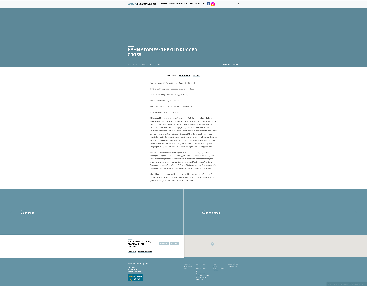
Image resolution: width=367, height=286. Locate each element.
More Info (163, 244)
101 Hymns (145, 65)
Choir (197, 266)
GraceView (142, 4)
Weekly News (216, 270)
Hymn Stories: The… (155, 65)
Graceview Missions (201, 268)
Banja (146, 264)
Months (235, 64)
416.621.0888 (132, 251)
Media (191, 3)
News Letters (136, 65)
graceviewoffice (184, 75)
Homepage (164, 3)
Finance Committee (201, 277)
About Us (172, 3)
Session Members (200, 274)
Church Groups (201, 264)
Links (203, 3)
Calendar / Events (182, 3)
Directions (174, 244)
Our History (187, 268)
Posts (220, 65)
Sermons (215, 266)
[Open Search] (238, 4)
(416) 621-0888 (132, 269)
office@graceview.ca (134, 271)
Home (129, 65)
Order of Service (188, 266)
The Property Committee (202, 276)
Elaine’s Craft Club (200, 279)
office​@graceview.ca (145, 251)
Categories (226, 64)
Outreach (198, 270)
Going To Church (211, 213)
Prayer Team (199, 272)
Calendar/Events (233, 264)
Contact (197, 3)
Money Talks (27, 213)
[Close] (365, 284)
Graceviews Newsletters (218, 268)
